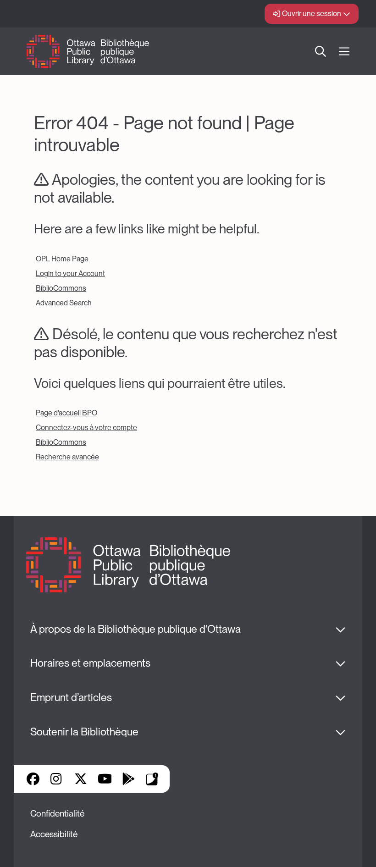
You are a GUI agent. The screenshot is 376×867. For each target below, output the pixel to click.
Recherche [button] (321, 51)
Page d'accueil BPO (66, 413)
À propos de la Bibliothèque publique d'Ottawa (135, 629)
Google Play (128, 779)
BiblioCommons (61, 288)
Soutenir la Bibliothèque (84, 731)
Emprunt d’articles (71, 697)
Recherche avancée (67, 457)
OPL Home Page (62, 258)
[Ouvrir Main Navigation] (344, 52)
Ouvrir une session (311, 13)
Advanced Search (64, 302)
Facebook (33, 779)
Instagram (56, 779)
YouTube (105, 779)
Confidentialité (57, 813)
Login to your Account (70, 273)
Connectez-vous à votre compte (86, 427)
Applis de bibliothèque (152, 779)
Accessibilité (53, 834)
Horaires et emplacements (90, 663)
